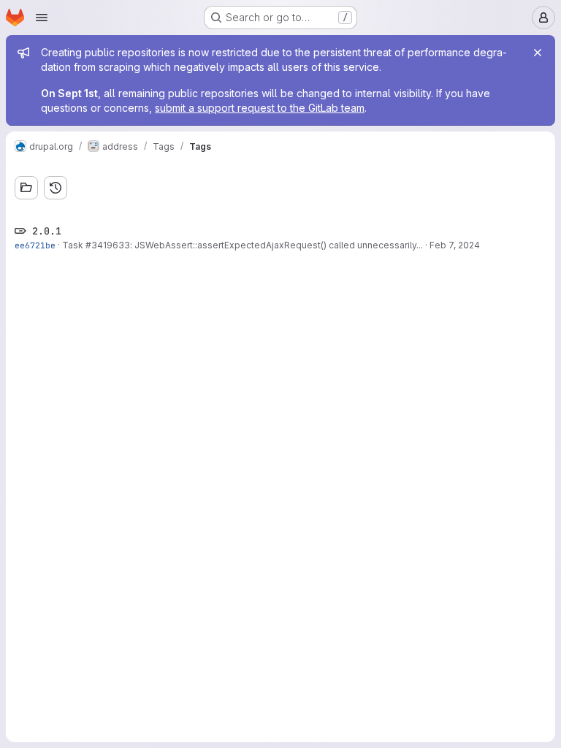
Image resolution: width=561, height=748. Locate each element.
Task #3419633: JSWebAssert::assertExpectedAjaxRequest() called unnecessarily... (242, 245)
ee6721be (35, 245)
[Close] (537, 52)
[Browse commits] (55, 187)
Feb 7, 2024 (455, 245)
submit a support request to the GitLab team (260, 108)
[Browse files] (26, 187)
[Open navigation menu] (41, 17)
